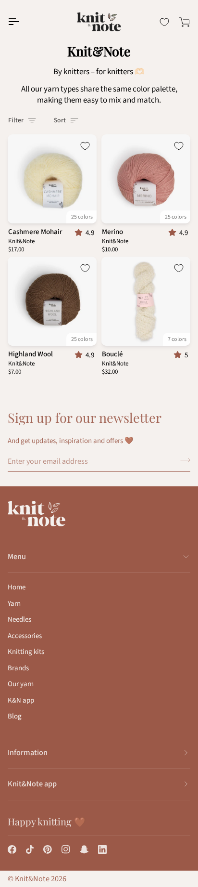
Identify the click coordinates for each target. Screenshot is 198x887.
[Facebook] (12, 849)
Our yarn (21, 684)
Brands (18, 668)
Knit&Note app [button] (32, 784)
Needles (19, 619)
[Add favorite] (85, 145)
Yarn (14, 604)
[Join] (182, 460)
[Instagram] (66, 849)
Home (16, 587)
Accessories (25, 636)
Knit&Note (32, 879)
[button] (80, 233)
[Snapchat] (84, 849)
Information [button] (28, 752)
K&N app (21, 700)
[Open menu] (22, 21)
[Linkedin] (102, 849)
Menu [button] (17, 556)
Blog (15, 716)
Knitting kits (26, 652)
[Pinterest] (47, 849)
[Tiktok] (30, 849)
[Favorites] (164, 22)
